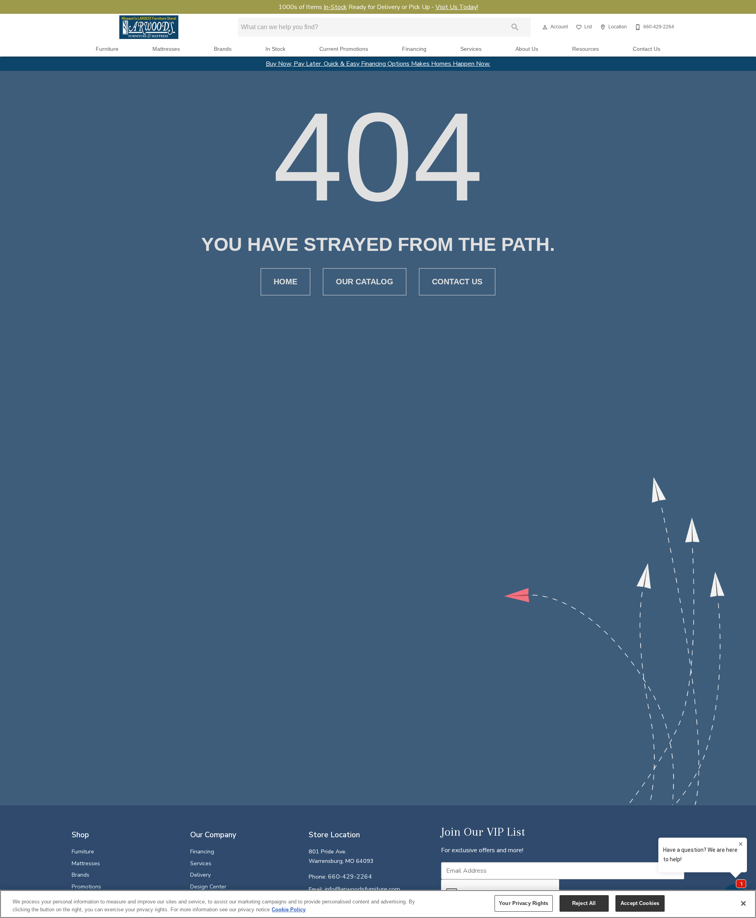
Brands (223, 49)
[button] (545, 27)
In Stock (275, 49)
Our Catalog (364, 281)
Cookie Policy (289, 909)
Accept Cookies (640, 903)
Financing (414, 49)
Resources (585, 49)
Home (285, 281)
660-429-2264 (350, 876)
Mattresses (166, 49)
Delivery (200, 875)
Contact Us (646, 49)
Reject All (584, 903)
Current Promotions (343, 49)
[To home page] (148, 27)
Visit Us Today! (456, 7)
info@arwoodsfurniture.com (362, 889)
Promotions (86, 886)
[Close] (743, 903)
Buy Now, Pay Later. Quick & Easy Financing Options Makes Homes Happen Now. (378, 63)
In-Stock (335, 7)
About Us (526, 49)
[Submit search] (515, 27)
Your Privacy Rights (523, 903)
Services (471, 49)
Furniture (107, 49)
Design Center (208, 886)
